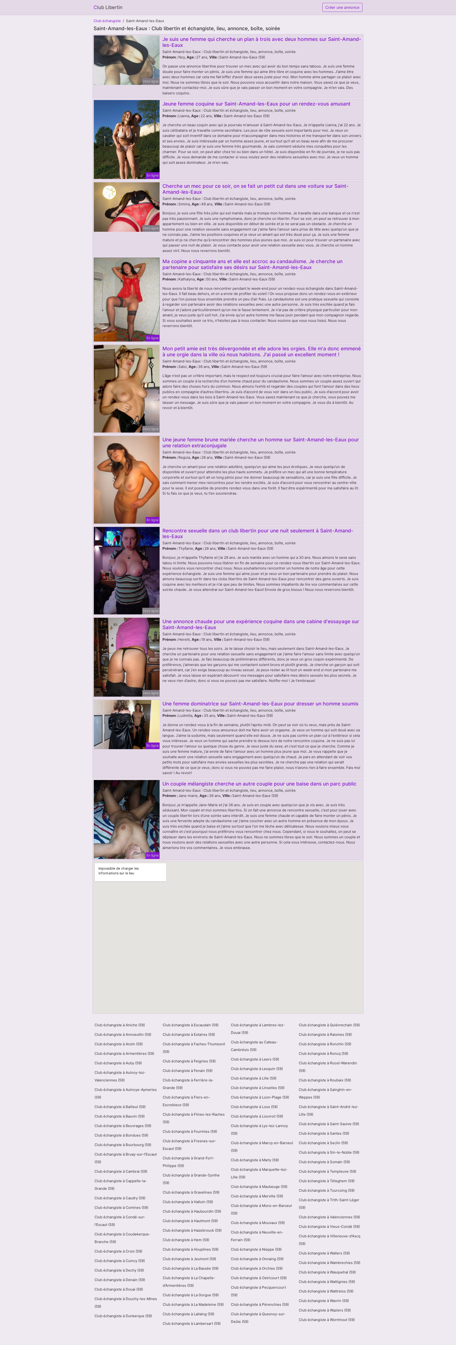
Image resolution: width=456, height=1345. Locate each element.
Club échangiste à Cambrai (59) (121, 1171)
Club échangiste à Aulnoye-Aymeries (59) (126, 1093)
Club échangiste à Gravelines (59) (191, 1192)
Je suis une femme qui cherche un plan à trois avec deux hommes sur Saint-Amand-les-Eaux (261, 42)
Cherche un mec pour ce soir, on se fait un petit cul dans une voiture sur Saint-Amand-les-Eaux (255, 189)
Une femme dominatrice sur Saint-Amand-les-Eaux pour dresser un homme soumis (260, 704)
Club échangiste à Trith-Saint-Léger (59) (329, 1204)
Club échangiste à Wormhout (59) (327, 1319)
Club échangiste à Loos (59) (254, 1106)
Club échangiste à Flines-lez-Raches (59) (194, 1118)
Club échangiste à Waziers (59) (325, 1310)
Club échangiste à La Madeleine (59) (193, 1304)
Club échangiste (107, 21)
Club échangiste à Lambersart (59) (192, 1323)
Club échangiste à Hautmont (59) (190, 1221)
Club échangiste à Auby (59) (118, 1063)
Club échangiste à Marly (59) (255, 1160)
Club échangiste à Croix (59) (118, 1251)
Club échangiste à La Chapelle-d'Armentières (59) (189, 1282)
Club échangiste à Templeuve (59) (327, 1171)
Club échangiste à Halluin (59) (188, 1202)
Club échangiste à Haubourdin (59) (192, 1211)
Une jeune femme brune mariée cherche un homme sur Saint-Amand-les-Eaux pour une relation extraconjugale (260, 442)
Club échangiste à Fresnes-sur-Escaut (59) (189, 1145)
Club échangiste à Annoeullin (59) (123, 1034)
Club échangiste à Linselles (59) (258, 1087)
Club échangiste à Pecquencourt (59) (258, 1291)
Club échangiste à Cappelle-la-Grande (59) (121, 1185)
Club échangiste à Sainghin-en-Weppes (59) (325, 1093)
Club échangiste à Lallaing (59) (188, 1314)
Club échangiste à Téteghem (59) (327, 1181)
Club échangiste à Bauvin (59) (120, 1116)
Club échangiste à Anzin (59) (119, 1044)
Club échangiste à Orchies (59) (257, 1268)
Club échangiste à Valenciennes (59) (329, 1217)
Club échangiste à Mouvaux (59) (258, 1222)
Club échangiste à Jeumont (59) (189, 1259)
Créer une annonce (342, 7)
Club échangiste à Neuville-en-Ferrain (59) (257, 1236)
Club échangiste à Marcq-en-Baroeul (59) (262, 1147)
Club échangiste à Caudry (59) (120, 1198)
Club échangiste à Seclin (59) (323, 1143)
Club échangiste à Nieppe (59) (256, 1249)
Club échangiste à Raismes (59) (325, 1034)
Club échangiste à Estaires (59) (189, 1034)
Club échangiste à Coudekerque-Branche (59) (122, 1238)
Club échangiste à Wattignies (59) (327, 1281)
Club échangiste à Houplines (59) (190, 1249)
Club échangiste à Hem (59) (186, 1240)
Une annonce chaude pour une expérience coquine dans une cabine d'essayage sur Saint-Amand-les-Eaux (260, 624)
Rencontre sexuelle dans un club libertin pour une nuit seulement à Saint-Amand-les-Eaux (257, 534)
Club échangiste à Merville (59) (257, 1196)
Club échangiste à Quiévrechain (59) (329, 1025)
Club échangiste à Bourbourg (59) (123, 1145)
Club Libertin (108, 7)
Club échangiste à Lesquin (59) (257, 1068)
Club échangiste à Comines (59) (121, 1207)
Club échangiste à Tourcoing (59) (327, 1190)
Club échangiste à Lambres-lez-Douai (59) (258, 1029)
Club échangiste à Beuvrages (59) (123, 1125)
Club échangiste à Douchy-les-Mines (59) (126, 1303)
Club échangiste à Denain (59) (120, 1280)
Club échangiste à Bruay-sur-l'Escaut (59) (126, 1158)
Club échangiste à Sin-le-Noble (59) (329, 1152)
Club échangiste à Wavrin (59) (324, 1300)
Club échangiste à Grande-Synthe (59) (191, 1179)
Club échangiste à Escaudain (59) (190, 1025)
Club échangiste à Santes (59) (324, 1133)
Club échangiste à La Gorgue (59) (191, 1295)
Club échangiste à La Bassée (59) (190, 1268)
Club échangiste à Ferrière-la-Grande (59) (188, 1084)
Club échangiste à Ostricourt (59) (259, 1278)
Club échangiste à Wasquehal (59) (327, 1272)
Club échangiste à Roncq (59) (323, 1053)
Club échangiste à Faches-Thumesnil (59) (194, 1048)
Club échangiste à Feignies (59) (189, 1061)
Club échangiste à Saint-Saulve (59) (329, 1124)
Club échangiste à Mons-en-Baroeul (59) (261, 1209)
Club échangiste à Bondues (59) (121, 1135)
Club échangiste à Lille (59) (253, 1078)
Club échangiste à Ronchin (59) (325, 1044)
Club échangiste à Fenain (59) (188, 1070)
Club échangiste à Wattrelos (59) (326, 1291)
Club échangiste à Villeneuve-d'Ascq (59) (329, 1240)
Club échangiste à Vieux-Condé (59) (329, 1226)
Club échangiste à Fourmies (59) (190, 1131)
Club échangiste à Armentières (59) (124, 1053)
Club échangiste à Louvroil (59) (257, 1116)
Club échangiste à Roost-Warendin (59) (328, 1067)
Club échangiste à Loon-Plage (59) (260, 1097)
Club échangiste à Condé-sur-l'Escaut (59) (120, 1221)
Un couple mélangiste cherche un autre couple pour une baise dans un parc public (259, 784)
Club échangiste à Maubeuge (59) (259, 1186)
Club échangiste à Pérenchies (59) (260, 1304)
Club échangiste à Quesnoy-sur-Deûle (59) (258, 1318)
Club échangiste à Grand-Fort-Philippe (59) (188, 1162)
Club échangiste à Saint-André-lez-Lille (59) (329, 1110)
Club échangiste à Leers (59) (255, 1059)
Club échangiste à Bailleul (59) (120, 1106)
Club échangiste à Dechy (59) (119, 1270)
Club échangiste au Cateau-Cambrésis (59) (254, 1046)
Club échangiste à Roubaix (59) (325, 1080)
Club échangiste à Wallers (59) (324, 1253)
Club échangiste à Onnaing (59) (257, 1259)
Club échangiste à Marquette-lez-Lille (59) (259, 1173)
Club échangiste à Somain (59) (324, 1162)
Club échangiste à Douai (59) (119, 1289)
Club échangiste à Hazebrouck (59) (192, 1230)
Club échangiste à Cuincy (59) (120, 1260)
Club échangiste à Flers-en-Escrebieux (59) (186, 1101)
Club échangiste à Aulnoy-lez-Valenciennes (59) (120, 1076)
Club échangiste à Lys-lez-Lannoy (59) (259, 1129)
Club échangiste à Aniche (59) (120, 1025)
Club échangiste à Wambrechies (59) (329, 1262)
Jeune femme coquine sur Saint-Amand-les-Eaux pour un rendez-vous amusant (256, 104)
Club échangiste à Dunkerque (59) (123, 1316)
